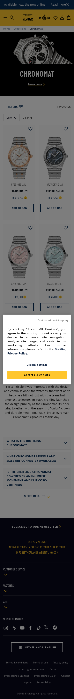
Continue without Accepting (53, 320)
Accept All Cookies (37, 375)
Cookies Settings (37, 364)
